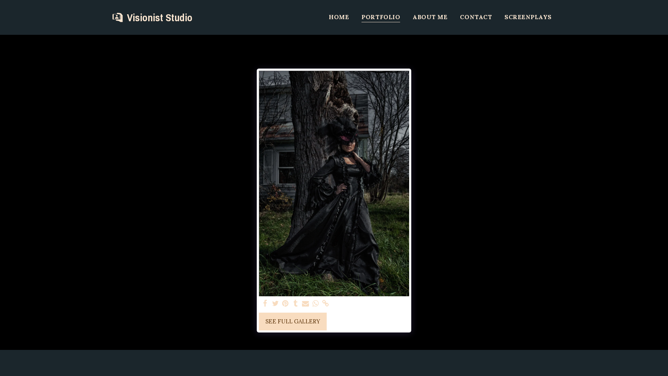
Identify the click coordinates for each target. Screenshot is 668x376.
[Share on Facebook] (265, 303)
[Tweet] (275, 303)
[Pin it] (285, 303)
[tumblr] (295, 303)
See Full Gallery (292, 321)
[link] (325, 303)
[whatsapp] (315, 303)
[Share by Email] (305, 303)
